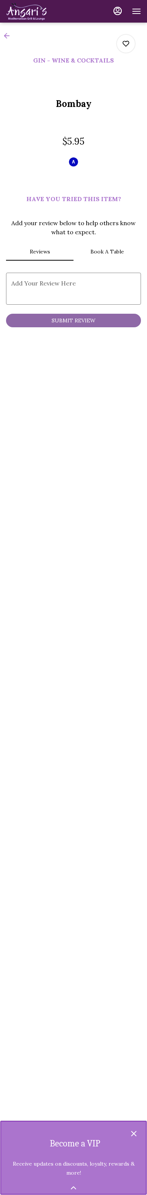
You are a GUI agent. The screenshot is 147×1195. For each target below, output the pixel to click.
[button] (9, 36)
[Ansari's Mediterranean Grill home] (40, 11)
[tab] (40, 252)
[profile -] (117, 10)
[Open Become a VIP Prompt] (73, 1187)
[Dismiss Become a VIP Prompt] (134, 1134)
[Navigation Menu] (136, 11)
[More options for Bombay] (126, 44)
